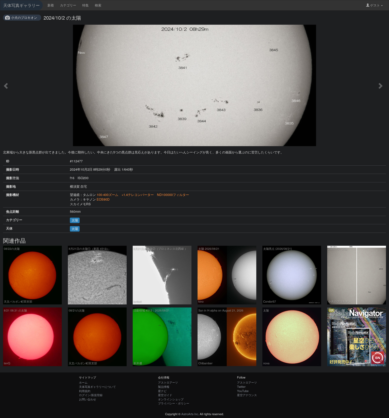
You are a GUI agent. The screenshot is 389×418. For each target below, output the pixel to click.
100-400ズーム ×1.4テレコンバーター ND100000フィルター (143, 194)
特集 (85, 5)
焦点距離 (12, 211)
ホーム (83, 382)
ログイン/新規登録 (91, 395)
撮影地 (11, 186)
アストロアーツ (168, 382)
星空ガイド (165, 395)
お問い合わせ (87, 399)
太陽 (75, 220)
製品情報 (163, 386)
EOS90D (103, 199)
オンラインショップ (171, 399)
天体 (9, 228)
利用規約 (84, 391)
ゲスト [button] (375, 5)
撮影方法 (12, 178)
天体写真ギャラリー (21, 5)
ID (7, 161)
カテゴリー (68, 5)
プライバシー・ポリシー (173, 403)
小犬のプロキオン (24, 17)
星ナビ (162, 391)
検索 (98, 5)
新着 (50, 5)
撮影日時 (12, 169)
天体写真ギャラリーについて (97, 386)
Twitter (241, 386)
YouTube (243, 391)
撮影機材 (12, 195)
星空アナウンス (247, 395)
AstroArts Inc (189, 414)
